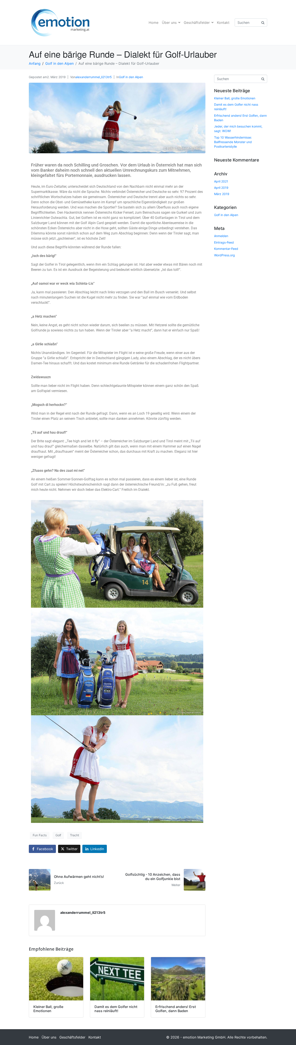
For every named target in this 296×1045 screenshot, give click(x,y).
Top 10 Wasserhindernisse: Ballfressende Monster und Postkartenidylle (233, 142)
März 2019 (221, 194)
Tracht (74, 835)
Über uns (169, 22)
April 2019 (221, 187)
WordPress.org (224, 255)
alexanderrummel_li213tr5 (93, 77)
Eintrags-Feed (224, 242)
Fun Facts (40, 835)
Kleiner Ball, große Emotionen (234, 98)
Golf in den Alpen (131, 77)
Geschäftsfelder (197, 22)
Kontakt (223, 22)
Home (153, 22)
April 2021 (221, 181)
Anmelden (221, 236)
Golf (58, 835)
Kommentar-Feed (226, 248)
